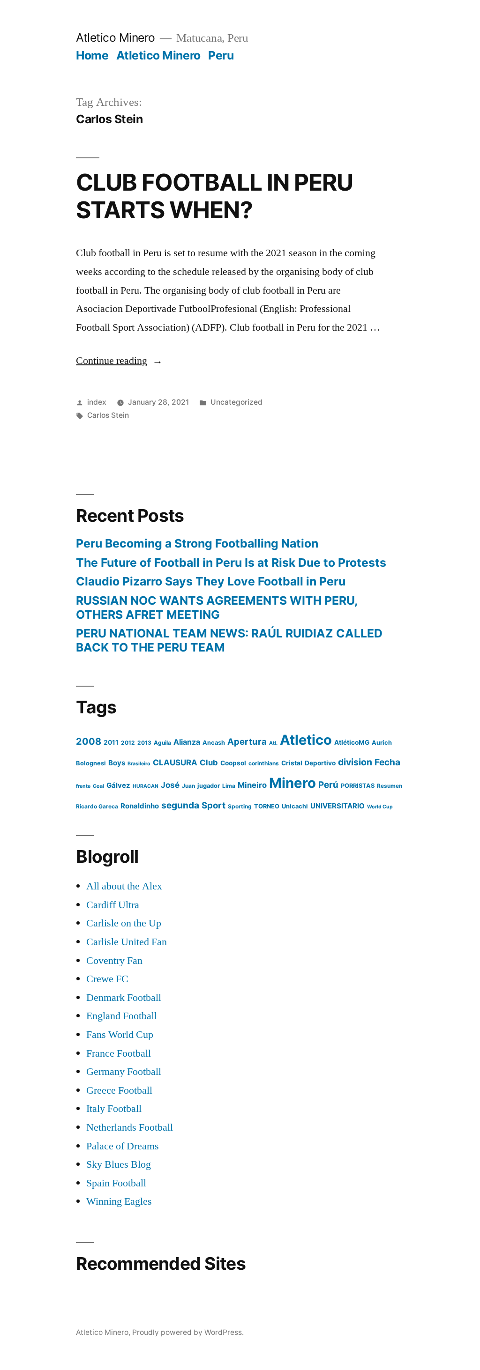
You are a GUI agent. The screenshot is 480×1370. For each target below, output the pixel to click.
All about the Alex (124, 886)
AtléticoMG (351, 742)
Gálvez (118, 785)
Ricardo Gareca (97, 806)
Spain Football (116, 1183)
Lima (228, 785)
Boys (116, 762)
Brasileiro (139, 764)
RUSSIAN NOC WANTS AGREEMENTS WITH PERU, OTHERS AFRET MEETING (217, 607)
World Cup (380, 807)
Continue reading (119, 360)
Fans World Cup (119, 1034)
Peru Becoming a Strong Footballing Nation (197, 543)
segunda (180, 805)
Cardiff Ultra (112, 904)
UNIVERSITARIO (337, 805)
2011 (111, 742)
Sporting (240, 806)
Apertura (247, 741)
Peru (220, 55)
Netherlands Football (129, 1127)
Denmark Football (123, 997)
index (96, 402)
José (170, 785)
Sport (213, 805)
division (355, 762)
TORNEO (266, 806)
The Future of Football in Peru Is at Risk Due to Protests (231, 562)
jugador (208, 785)
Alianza (186, 742)
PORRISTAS (358, 785)
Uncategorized (236, 402)
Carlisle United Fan (126, 941)
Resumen (389, 785)
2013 (144, 742)
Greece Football (119, 1090)
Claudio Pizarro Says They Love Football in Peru (210, 581)
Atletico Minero (115, 37)
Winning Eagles (119, 1201)
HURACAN (145, 786)
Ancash (213, 742)
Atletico (306, 740)
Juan (188, 785)
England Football (121, 1015)
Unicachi (295, 806)
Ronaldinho (139, 805)
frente (83, 786)
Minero (292, 783)
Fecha (387, 762)
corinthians (263, 763)
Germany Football (123, 1071)
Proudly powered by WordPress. (188, 1332)
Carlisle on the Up (123, 923)
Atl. (273, 743)
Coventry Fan (114, 960)
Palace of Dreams (122, 1146)
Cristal (291, 763)
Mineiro (252, 785)
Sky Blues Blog (118, 1164)
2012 (128, 742)
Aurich (382, 742)
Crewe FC (107, 978)
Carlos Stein (108, 415)
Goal (98, 786)
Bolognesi (91, 763)
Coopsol (233, 763)
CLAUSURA (175, 762)
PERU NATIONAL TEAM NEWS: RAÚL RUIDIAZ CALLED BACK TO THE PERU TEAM (229, 640)
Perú (328, 784)
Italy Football (114, 1108)
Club (209, 762)
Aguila (162, 742)
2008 (88, 741)
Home (92, 55)
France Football (118, 1053)
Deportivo (320, 763)
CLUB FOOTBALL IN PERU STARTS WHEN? (214, 196)
